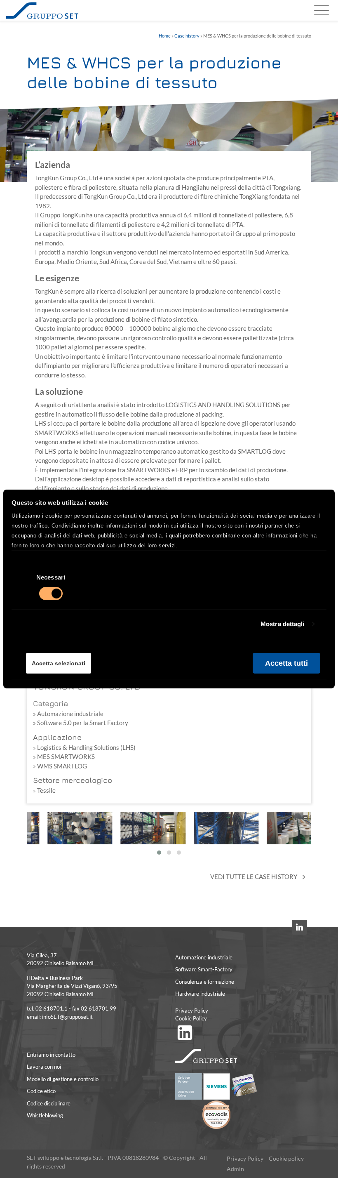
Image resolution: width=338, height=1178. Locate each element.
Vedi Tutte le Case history (254, 876)
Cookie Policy (191, 1018)
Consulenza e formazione (204, 981)
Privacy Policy (191, 1010)
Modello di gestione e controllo (63, 1079)
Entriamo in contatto (51, 1054)
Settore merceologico (72, 780)
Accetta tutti (286, 663)
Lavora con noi (44, 1066)
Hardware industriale (200, 993)
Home (165, 35)
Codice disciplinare (48, 1103)
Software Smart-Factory (203, 969)
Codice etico (41, 1091)
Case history (187, 35)
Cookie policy (286, 1158)
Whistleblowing (45, 1115)
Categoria (50, 703)
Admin (235, 1169)
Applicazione (57, 737)
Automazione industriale (203, 957)
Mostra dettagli (283, 623)
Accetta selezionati (58, 663)
